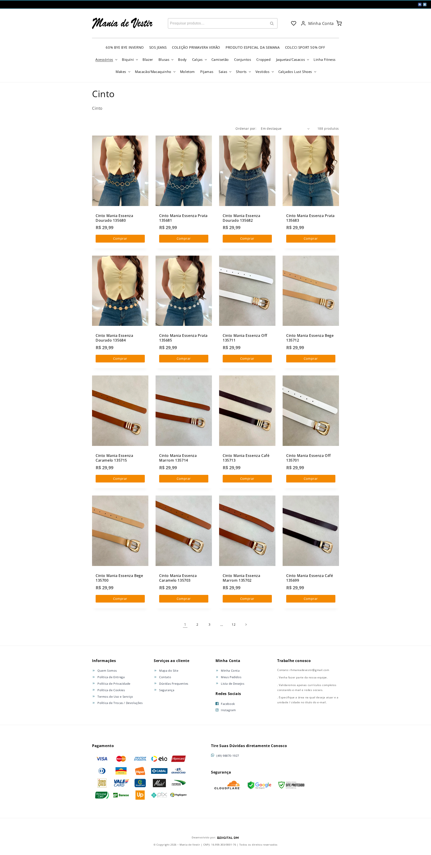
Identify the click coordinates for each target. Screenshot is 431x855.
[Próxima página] (246, 624)
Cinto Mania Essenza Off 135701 (308, 458)
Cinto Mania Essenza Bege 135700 (119, 578)
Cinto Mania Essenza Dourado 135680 (114, 218)
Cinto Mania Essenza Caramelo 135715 (114, 458)
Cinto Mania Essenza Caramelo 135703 (178, 578)
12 (233, 624)
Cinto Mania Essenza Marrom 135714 (178, 458)
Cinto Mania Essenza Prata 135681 (183, 218)
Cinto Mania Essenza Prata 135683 (310, 218)
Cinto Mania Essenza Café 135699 (309, 578)
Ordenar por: (245, 128)
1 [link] (185, 624)
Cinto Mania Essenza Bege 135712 (310, 338)
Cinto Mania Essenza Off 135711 (245, 338)
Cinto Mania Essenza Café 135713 (246, 458)
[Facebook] (420, 4)
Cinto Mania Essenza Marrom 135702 (241, 578)
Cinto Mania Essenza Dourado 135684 (114, 338)
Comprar (120, 238)
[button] (106, 59)
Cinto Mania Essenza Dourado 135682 (241, 218)
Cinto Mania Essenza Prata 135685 (183, 338)
